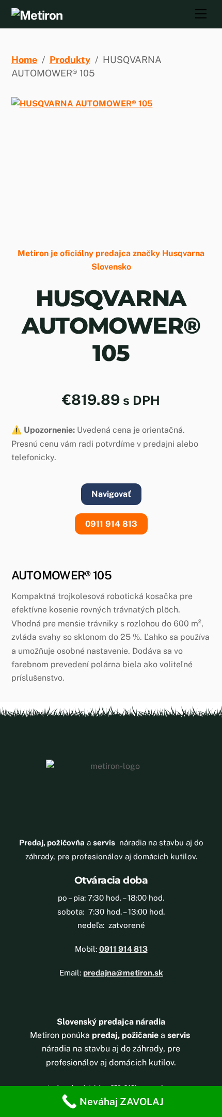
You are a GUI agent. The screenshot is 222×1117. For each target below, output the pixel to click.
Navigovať (111, 494)
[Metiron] (36, 15)
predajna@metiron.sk (123, 972)
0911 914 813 (111, 524)
